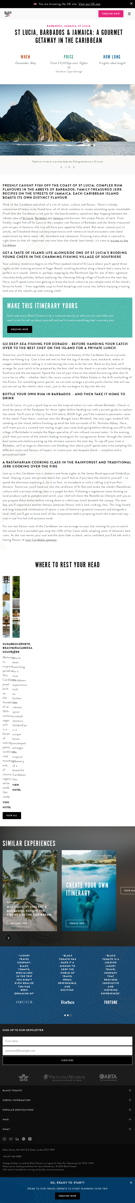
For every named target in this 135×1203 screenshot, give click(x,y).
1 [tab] (65, 1015)
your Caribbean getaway (41, 540)
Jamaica (58, 218)
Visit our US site (89, 4)
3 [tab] (71, 1015)
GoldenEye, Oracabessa (22, 646)
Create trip (77, 923)
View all (11, 815)
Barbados (41, 218)
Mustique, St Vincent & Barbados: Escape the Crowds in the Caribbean (29, 911)
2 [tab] (68, 1015)
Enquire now (67, 1196)
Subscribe (67, 1060)
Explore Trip (19, 923)
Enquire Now (111, 13)
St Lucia (27, 218)
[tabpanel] (67, 124)
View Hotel (6, 805)
